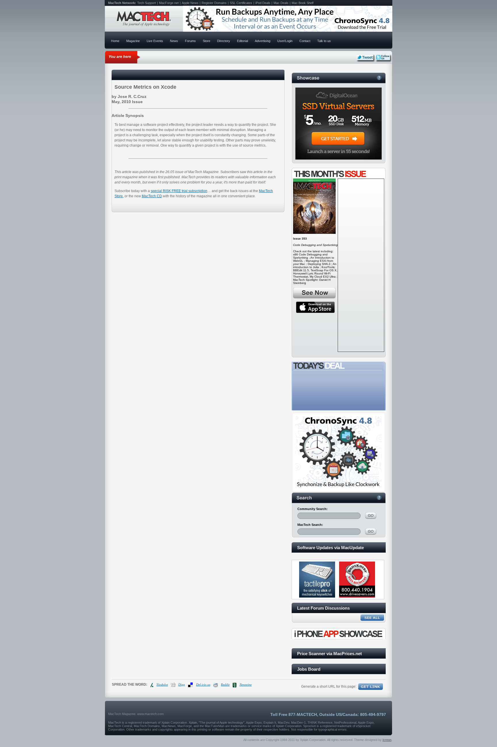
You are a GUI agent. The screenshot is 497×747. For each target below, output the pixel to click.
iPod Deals (262, 3)
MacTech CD (152, 196)
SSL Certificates (241, 3)
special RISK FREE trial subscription (179, 191)
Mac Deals (281, 3)
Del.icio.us (203, 684)
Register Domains (214, 3)
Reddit (225, 684)
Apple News (190, 3)
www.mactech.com (150, 714)
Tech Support (146, 3)
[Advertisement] (361, 265)
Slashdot (162, 684)
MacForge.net (169, 3)
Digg (181, 684)
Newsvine (246, 684)
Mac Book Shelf (303, 3)
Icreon (387, 740)
